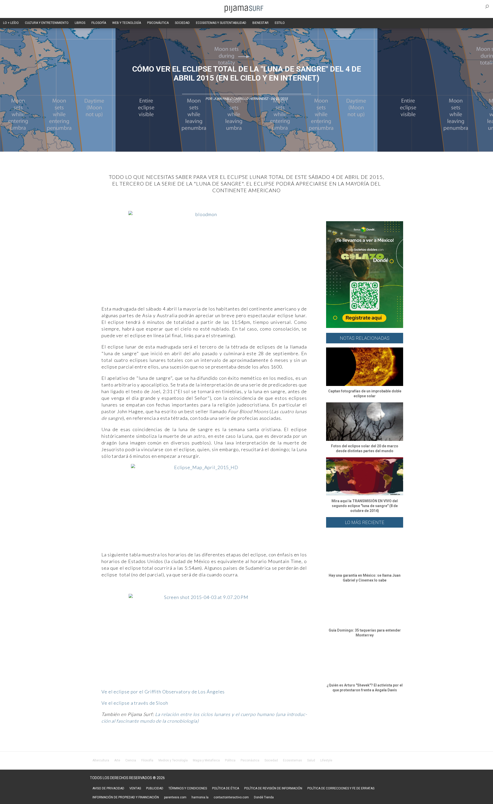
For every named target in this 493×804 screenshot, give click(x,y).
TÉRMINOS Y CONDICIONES (187, 788)
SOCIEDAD (182, 23)
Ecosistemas (292, 760)
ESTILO (280, 23)
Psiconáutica (250, 760)
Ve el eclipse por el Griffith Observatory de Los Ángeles (163, 691)
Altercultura (100, 760)
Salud (311, 760)
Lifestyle (326, 760)
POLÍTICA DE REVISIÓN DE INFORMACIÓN (273, 788)
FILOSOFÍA (98, 23)
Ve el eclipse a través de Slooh (134, 703)
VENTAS (135, 788)
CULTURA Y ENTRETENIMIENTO (47, 23)
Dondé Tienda (264, 797)
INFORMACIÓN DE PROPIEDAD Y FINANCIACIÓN (125, 797)
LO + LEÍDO (11, 23)
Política (230, 760)
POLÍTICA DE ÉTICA (225, 788)
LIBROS (80, 23)
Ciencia (130, 760)
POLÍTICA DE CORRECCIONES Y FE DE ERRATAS (340, 788)
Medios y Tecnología (173, 760)
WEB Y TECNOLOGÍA (126, 23)
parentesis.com (175, 797)
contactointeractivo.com (231, 797)
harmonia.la (200, 797)
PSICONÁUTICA (158, 23)
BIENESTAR (260, 23)
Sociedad (271, 760)
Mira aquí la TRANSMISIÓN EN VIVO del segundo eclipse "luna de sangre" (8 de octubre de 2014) (364, 506)
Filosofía (147, 760)
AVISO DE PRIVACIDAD (108, 788)
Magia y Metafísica (206, 760)
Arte (117, 760)
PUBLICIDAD (154, 788)
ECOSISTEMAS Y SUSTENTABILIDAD (221, 23)
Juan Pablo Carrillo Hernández (240, 99)
